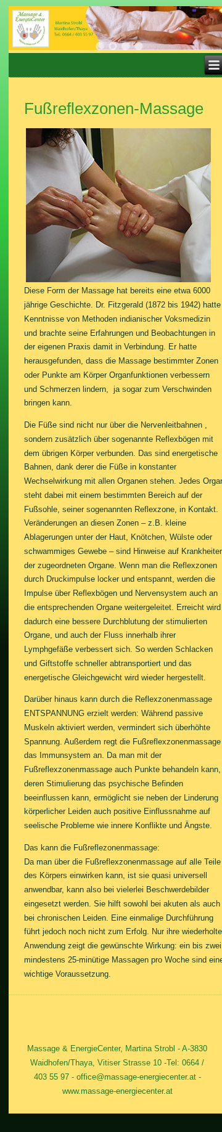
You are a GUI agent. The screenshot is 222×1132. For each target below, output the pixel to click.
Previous (33, 32)
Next (201, 32)
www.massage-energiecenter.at (117, 1091)
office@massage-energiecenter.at (136, 1076)
